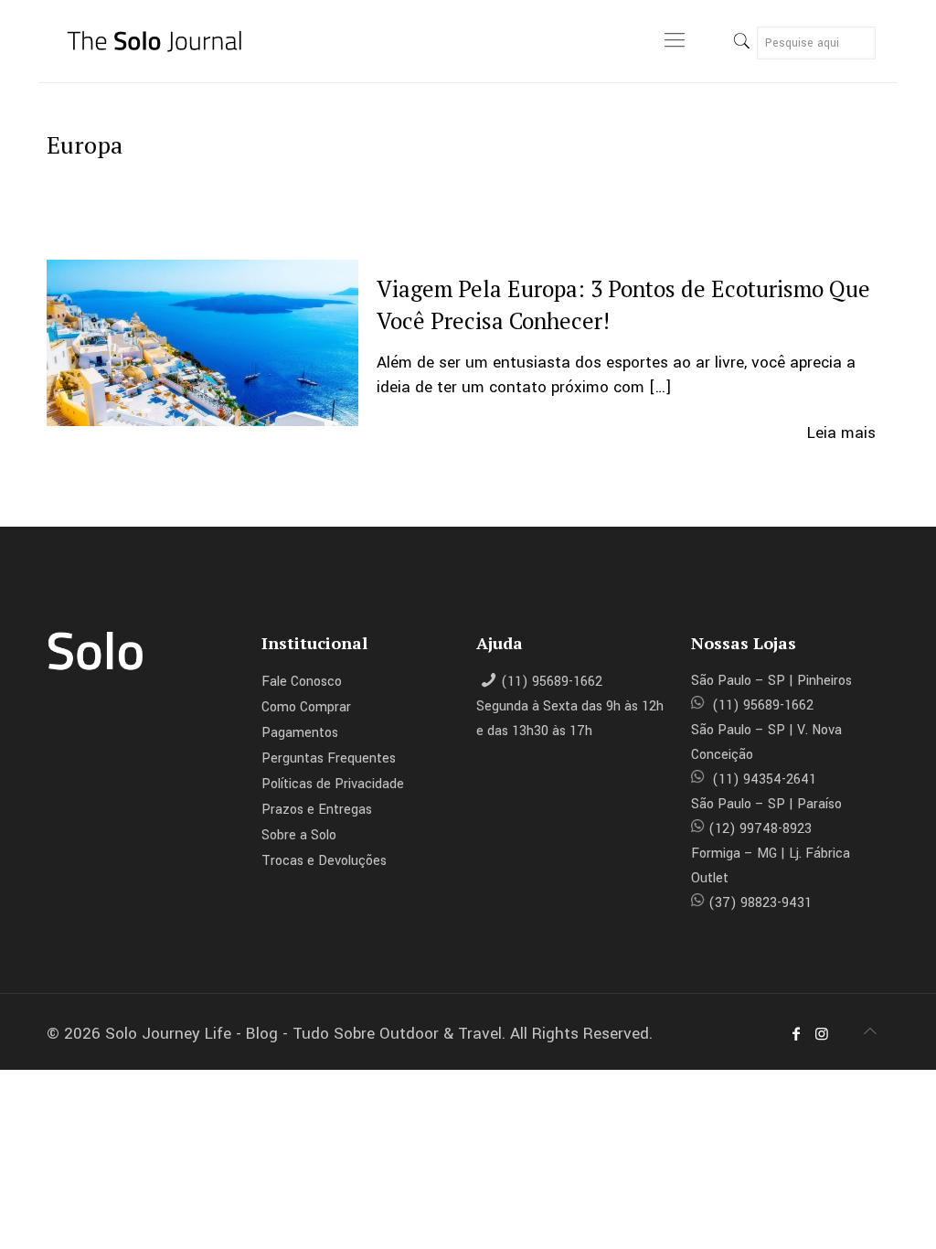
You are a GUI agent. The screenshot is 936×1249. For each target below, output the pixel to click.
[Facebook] (796, 1034)
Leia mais (841, 433)
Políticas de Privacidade (332, 784)
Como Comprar (306, 707)
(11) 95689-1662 (551, 681)
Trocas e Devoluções (324, 860)
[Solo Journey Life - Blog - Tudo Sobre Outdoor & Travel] (164, 41)
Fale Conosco (301, 681)
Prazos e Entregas (316, 809)
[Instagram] (822, 1034)
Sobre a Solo (298, 835)
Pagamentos (299, 732)
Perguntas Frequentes (328, 758)
